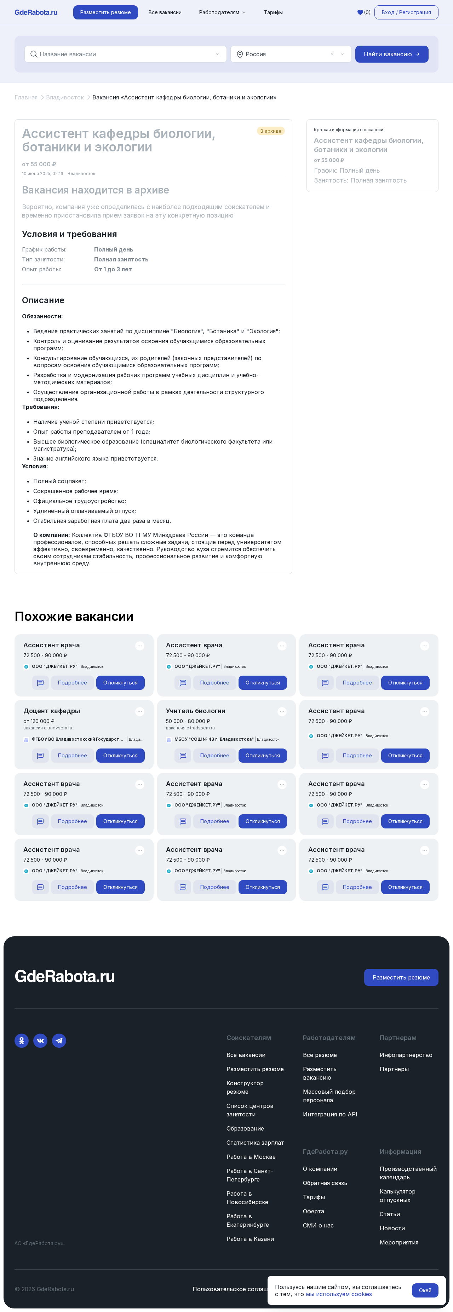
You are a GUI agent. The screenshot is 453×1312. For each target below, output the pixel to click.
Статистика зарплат (255, 1142)
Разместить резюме (255, 1069)
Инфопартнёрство (406, 1054)
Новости (392, 1228)
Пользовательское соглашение (237, 1289)
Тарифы (273, 12)
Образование (245, 1128)
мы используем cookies (339, 1293)
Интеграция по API (330, 1114)
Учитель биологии (195, 711)
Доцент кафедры (51, 711)
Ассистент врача (51, 645)
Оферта (313, 1211)
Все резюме (320, 1054)
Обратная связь (325, 1182)
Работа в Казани (250, 1238)
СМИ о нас (318, 1225)
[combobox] (121, 54)
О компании (320, 1168)
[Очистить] (207, 54)
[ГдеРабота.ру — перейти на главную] (36, 12)
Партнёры (394, 1069)
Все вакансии (165, 12)
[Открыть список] (217, 54)
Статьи (390, 1214)
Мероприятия (399, 1242)
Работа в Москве (251, 1156)
